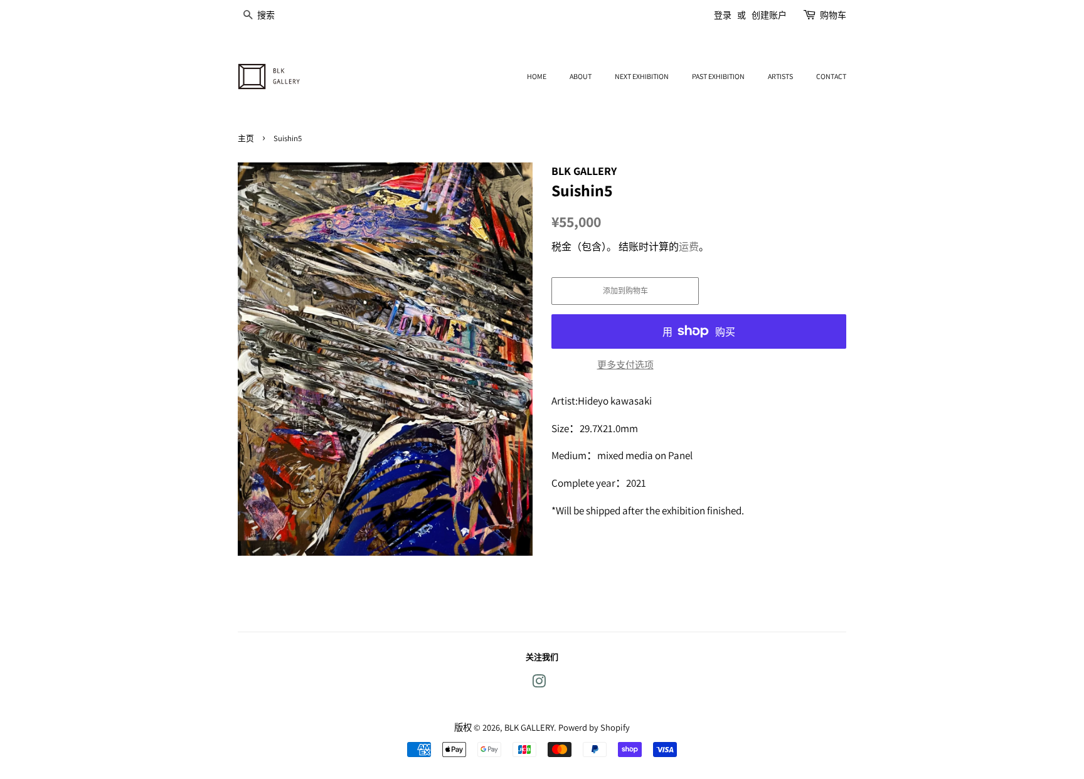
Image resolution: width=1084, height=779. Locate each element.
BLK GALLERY (529, 727)
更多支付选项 (625, 365)
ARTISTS (780, 76)
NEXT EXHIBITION (642, 76)
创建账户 (769, 15)
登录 (722, 15)
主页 (246, 138)
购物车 (833, 15)
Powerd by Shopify (594, 727)
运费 (689, 246)
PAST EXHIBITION (718, 76)
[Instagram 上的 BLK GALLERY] (539, 683)
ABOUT (581, 76)
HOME (536, 76)
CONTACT (831, 76)
